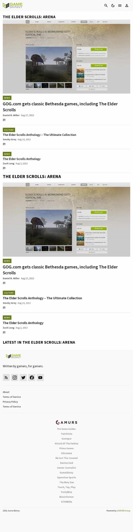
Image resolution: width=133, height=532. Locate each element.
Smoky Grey (9, 139)
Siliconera (66, 453)
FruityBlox (66, 492)
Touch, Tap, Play (66, 487)
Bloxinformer (66, 496)
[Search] (106, 5)
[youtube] (40, 377)
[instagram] (14, 377)
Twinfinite (66, 433)
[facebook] (31, 377)
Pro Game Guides (66, 428)
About (6, 392)
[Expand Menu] (119, 5)
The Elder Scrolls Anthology (22, 159)
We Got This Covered (66, 458)
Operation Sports (66, 477)
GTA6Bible (66, 501)
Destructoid (66, 462)
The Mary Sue (66, 482)
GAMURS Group (123, 510)
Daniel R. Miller (11, 115)
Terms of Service (12, 396)
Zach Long (8, 163)
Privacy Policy (10, 401)
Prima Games (66, 448)
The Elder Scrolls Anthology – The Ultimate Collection (39, 135)
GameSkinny (66, 472)
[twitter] (23, 377)
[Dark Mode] (112, 5)
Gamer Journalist (66, 467)
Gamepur (67, 438)
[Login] (126, 5)
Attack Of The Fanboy (66, 443)
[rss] (6, 377)
